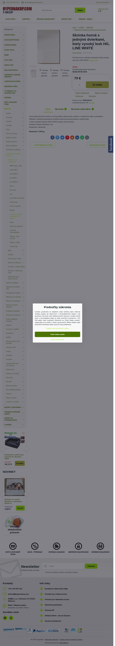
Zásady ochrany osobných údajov (57, 328)
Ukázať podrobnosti (57, 339)
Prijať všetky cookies (58, 334)
